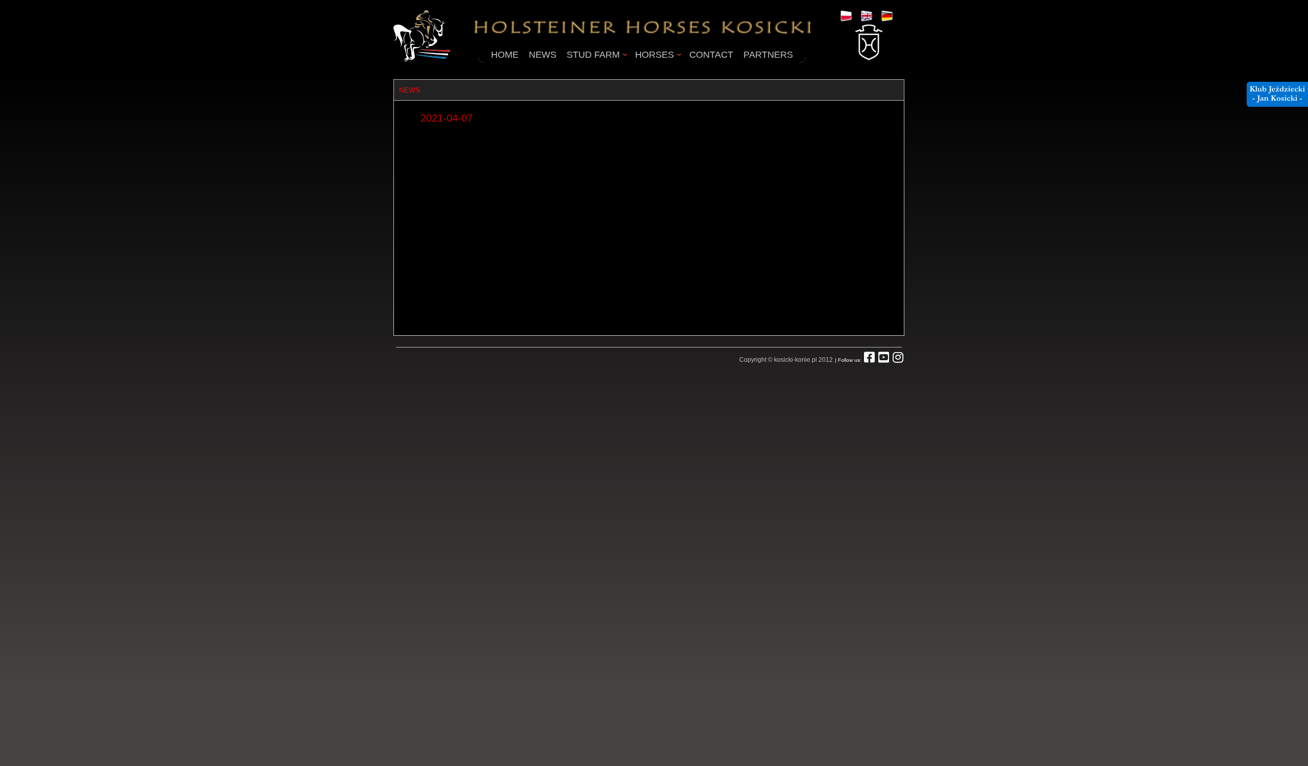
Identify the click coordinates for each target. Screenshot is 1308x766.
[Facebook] (869, 359)
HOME (505, 55)
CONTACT (711, 55)
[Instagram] (898, 359)
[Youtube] (883, 359)
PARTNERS (768, 55)
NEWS (542, 55)
